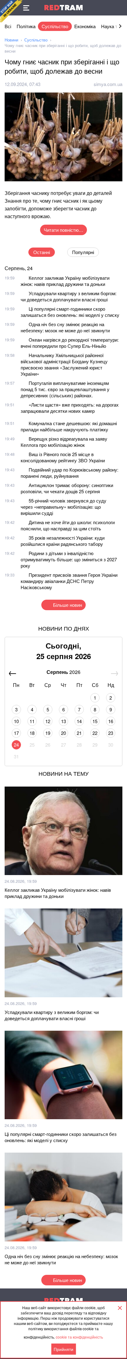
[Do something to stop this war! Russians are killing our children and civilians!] (11, 11)
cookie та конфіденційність (79, 1337)
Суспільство (55, 26)
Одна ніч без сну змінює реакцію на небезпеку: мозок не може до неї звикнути (65, 327)
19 (47, 733)
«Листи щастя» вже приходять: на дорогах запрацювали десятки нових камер (70, 407)
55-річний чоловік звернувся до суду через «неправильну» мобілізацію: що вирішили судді (63, 506)
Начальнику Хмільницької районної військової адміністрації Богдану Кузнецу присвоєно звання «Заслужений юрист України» (64, 364)
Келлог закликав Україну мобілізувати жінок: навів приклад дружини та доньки (65, 280)
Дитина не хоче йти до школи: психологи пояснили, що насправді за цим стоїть (68, 525)
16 (110, 721)
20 (63, 733)
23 (110, 733)
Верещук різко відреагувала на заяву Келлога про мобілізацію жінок (64, 441)
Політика (26, 26)
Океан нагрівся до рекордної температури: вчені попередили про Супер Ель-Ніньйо (70, 342)
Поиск (119, 7)
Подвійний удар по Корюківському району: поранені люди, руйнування (69, 472)
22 (94, 733)
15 (94, 721)
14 (79, 721)
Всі (8, 26)
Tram (63, 7)
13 (63, 721)
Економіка (85, 26)
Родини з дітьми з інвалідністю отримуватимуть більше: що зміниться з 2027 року (69, 559)
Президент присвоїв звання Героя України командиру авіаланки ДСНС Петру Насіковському (69, 581)
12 (47, 721)
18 (32, 733)
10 (16, 721)
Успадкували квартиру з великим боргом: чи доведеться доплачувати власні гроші (69, 296)
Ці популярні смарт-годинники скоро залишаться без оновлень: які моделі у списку (70, 311)
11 (32, 721)
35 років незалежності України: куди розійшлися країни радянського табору (62, 540)
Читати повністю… (63, 229)
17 (16, 733)
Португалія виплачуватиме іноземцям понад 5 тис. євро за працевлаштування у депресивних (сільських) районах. (65, 389)
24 (16, 744)
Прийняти (63, 1349)
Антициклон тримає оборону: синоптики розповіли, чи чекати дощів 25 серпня (67, 488)
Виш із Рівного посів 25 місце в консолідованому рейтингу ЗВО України (63, 457)
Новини (11, 40)
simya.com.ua (108, 84)
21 (79, 733)
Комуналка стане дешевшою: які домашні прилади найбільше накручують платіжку (69, 426)
